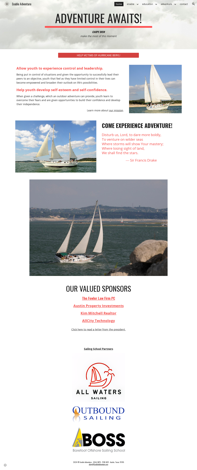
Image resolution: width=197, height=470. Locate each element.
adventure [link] (166, 4)
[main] (98, 24)
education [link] (147, 4)
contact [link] (184, 4)
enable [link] (130, 4)
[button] (193, 4)
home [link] (119, 4)
